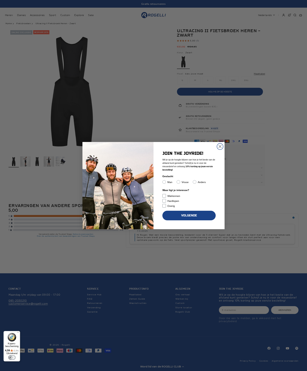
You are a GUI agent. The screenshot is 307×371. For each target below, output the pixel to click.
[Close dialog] (220, 146)
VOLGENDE (189, 215)
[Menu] (18, 333)
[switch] (11, 357)
